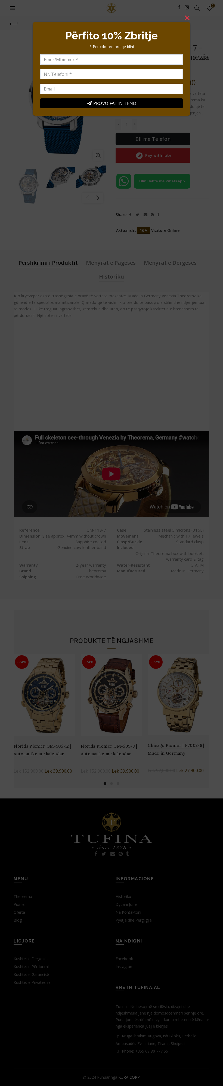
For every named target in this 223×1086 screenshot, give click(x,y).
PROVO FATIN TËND (115, 103)
